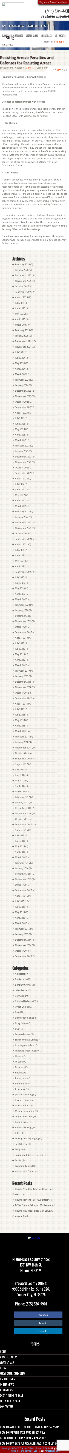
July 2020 (19, 577)
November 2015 (23, 879)
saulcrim (8, 67)
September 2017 (23, 758)
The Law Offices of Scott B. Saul (34, 1448)
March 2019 (21, 665)
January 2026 (21, 270)
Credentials (32, 25)
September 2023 (23, 407)
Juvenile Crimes (23, 1100)
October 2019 (22, 627)
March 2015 (21, 923)
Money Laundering (24, 1111)
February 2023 (22, 445)
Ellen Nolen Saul (10, 1401)
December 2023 (23, 390)
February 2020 (22, 605)
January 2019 (21, 676)
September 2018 (23, 698)
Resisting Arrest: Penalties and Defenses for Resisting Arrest (27, 60)
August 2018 (21, 703)
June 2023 (20, 423)
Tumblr (43, 1323)
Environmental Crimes (26, 1039)
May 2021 (20, 561)
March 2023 (21, 440)
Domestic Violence (24, 1017)
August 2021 (21, 544)
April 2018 (20, 725)
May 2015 (20, 912)
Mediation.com (53, 1451)
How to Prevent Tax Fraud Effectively (33, 1199)
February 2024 (22, 379)
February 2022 (22, 511)
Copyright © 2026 (10, 1448)
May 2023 (20, 429)
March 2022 (21, 506)
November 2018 (23, 687)
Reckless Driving (23, 1127)
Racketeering (21, 1122)
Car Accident (21, 995)
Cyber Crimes (22, 1006)
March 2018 (21, 731)
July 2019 (19, 643)
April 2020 (20, 594)
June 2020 (20, 583)
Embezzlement (22, 1034)
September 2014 (23, 956)
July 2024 (19, 352)
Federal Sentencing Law (27, 1050)
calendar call (21, 990)
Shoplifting (20, 1149)
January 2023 (21, 451)
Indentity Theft (22, 1083)
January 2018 (21, 742)
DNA (17, 1012)
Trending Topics (23, 1166)
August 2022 (21, 478)
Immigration (21, 1078)
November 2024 (23, 347)
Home (3, 25)
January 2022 (21, 517)
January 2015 (21, 934)
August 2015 (21, 896)
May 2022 (20, 495)
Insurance (20, 1089)
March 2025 (21, 325)
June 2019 (20, 649)
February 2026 (22, 264)
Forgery (19, 1061)
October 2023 (22, 401)
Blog (43, 25)
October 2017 (22, 753)
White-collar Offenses (26, 1171)
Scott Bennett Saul (11, 1395)
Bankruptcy (21, 979)
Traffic (18, 1160)
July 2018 (19, 709)
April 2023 (20, 434)
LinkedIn (42, 1331)
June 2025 (20, 308)
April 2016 (20, 852)
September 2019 (23, 632)
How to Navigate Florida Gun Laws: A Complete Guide (31, 1443)
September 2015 (23, 890)
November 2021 (23, 528)
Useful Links (31, 35)
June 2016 (20, 841)
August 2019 (21, 638)
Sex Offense (21, 1144)
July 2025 (19, 303)
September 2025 (23, 292)
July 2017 (19, 769)
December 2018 (23, 681)
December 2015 (23, 874)
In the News (46, 35)
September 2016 (23, 824)
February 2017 (22, 797)
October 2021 (22, 533)
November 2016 (23, 813)
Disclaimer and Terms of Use (23, 1451)
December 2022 (23, 456)
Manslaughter (22, 1105)
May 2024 (20, 363)
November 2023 (23, 396)
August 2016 (21, 830)
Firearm (19, 1056)
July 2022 (19, 484)
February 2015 (22, 929)
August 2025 (21, 297)
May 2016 (20, 846)
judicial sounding (24, 1094)
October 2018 (22, 692)
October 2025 (22, 286)
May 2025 (20, 314)
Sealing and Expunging (27, 1138)
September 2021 (23, 539)
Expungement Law (24, 1045)
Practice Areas (16, 25)
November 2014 (23, 945)
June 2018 (20, 714)
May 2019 (20, 654)
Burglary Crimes (23, 984)
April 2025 (20, 319)
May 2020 (20, 588)
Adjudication (21, 974)
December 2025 (23, 275)
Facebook (43, 1315)
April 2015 (20, 918)
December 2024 (23, 341)
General (30, 67)
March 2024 (21, 374)
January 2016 (21, 868)
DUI (17, 1028)
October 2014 (22, 950)
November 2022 (23, 462)
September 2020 (23, 572)
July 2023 (19, 418)
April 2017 (20, 786)
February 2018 (22, 736)
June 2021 (20, 555)
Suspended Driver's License (29, 1155)
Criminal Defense (24, 1001)
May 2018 (20, 720)
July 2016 (19, 835)
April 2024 (20, 369)
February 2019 (22, 670)
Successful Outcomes (11, 35)
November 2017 (23, 747)
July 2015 (19, 901)
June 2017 (20, 775)
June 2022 (20, 489)
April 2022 (20, 500)
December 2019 (23, 616)
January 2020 (21, 610)
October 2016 (22, 819)
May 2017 (20, 780)
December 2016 (23, 808)
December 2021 (23, 522)
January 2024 (21, 385)
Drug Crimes (21, 1023)
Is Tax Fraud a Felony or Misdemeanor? (35, 1205)
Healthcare (20, 1072)
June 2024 (20, 358)
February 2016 (22, 863)
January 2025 (21, 336)
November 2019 (23, 621)
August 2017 (21, 764)
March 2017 (21, 791)
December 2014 (23, 939)
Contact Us (6, 44)
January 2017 (21, 802)
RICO (17, 1133)
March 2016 (21, 857)
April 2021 (20, 566)
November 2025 (23, 281)
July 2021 (19, 550)
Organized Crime (24, 1116)
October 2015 (22, 885)
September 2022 (23, 473)
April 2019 (20, 659)
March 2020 (21, 599)
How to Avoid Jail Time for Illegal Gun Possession (29, 1427)
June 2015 (20, 907)
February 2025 (22, 330)
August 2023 (21, 412)
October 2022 (22, 467)
